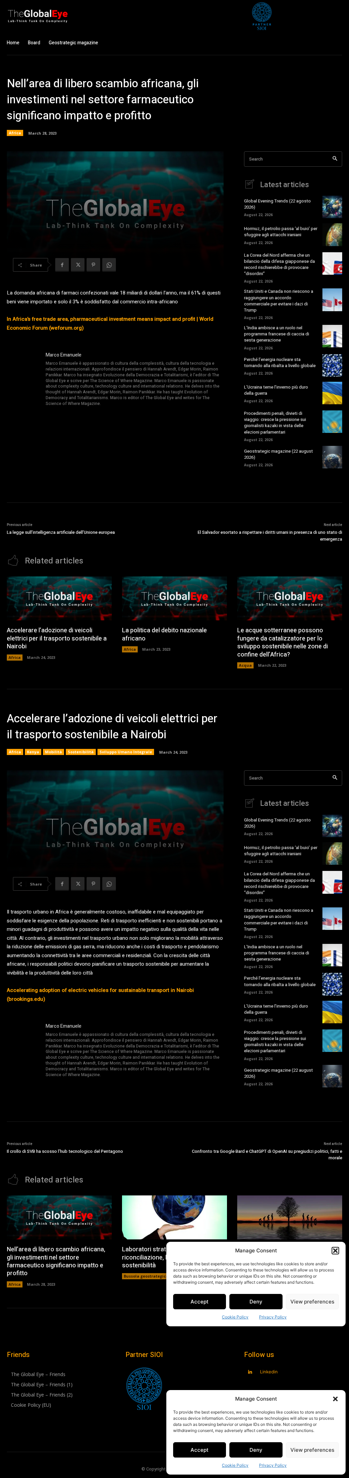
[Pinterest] (93, 265)
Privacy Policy (273, 1465)
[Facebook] (62, 265)
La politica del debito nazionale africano (164, 634)
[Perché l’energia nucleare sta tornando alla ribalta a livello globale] (332, 365)
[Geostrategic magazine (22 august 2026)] (332, 457)
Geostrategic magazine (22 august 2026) (278, 454)
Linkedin (269, 1371)
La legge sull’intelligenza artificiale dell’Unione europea (61, 532)
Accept (200, 1450)
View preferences (312, 1450)
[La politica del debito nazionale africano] (174, 598)
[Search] (335, 159)
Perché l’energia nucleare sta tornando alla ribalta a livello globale (280, 362)
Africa (15, 132)
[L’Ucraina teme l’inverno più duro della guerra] (332, 393)
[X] (78, 265)
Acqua (245, 665)
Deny (255, 1450)
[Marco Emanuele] (23, 379)
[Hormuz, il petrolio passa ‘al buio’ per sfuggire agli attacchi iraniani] (332, 234)
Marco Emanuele (63, 355)
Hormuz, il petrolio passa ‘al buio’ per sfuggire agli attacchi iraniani (280, 231)
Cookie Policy (235, 1465)
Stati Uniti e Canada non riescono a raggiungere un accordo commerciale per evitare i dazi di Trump (278, 300)
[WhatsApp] (109, 265)
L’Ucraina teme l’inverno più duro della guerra (276, 390)
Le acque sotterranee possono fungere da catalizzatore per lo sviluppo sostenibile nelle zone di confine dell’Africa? (282, 642)
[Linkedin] (250, 1372)
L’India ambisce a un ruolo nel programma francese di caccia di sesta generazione (276, 334)
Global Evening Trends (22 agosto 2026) (277, 204)
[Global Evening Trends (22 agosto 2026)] (332, 207)
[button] (335, 1399)
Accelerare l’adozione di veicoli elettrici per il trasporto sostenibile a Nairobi (57, 638)
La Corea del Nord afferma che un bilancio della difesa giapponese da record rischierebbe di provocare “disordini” (279, 264)
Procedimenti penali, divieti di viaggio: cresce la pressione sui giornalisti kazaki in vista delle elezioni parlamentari (275, 422)
